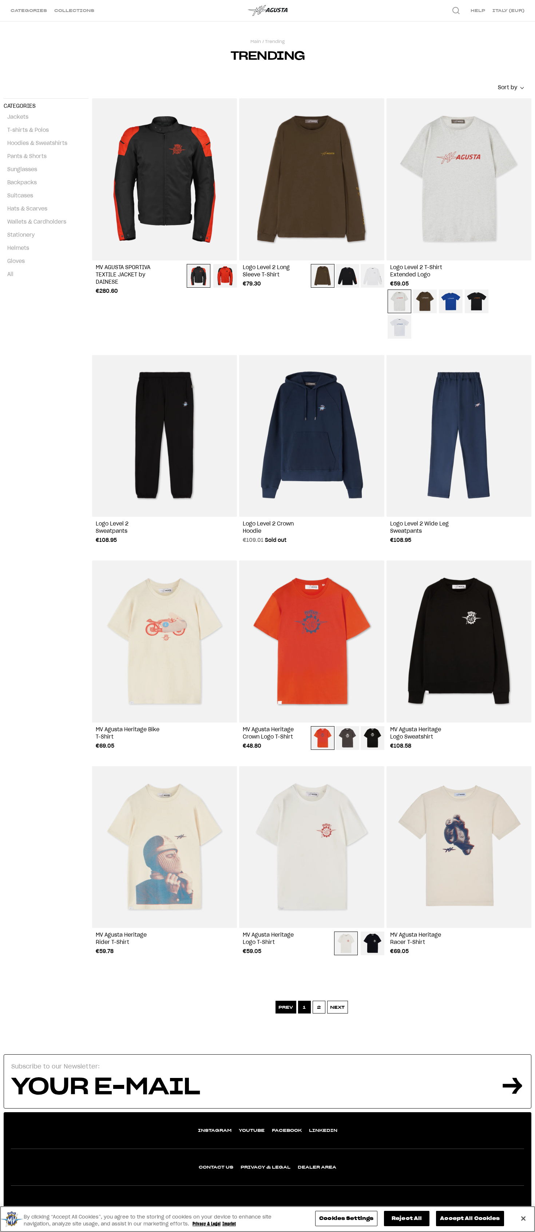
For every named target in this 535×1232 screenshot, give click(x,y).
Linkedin (323, 1130)
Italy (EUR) (508, 10)
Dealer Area (317, 1167)
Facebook (287, 1130)
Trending (275, 41)
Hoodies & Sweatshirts (37, 143)
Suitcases (20, 195)
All (10, 274)
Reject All (407, 1218)
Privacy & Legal (265, 1167)
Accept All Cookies (470, 1218)
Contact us (216, 1167)
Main (255, 41)
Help (478, 10)
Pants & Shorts (27, 156)
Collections (74, 10)
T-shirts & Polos (28, 130)
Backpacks (22, 182)
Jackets (17, 117)
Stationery (21, 235)
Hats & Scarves (27, 208)
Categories (29, 10)
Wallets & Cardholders (36, 222)
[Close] (523, 1219)
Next (337, 1007)
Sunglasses (22, 169)
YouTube (252, 1130)
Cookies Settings (346, 1218)
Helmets (18, 248)
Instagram (214, 1130)
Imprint (229, 1224)
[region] (267, 1219)
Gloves (16, 261)
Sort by (507, 87)
